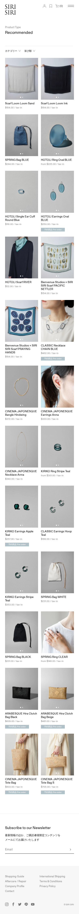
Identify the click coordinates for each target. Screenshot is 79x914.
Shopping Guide (14, 876)
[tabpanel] (21, 79)
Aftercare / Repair (15, 881)
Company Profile (14, 886)
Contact (9, 891)
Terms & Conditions (51, 881)
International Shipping (52, 876)
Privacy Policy (48, 886)
